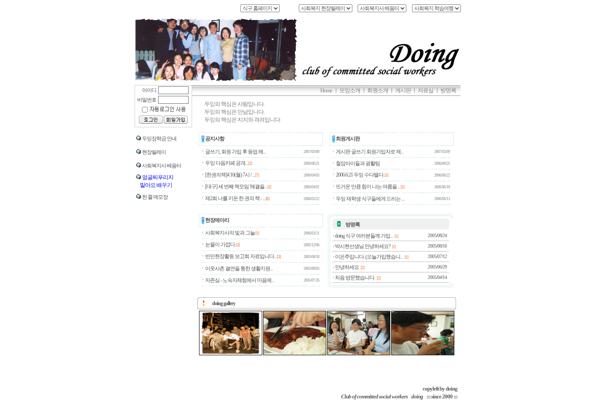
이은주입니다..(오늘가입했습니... (369, 257)
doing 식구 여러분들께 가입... (364, 236)
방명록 (352, 224)
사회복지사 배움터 (161, 166)
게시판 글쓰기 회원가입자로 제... (369, 152)
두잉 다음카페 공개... (226, 163)
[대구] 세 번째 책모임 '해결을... (236, 187)
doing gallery (223, 303)
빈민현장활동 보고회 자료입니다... (241, 256)
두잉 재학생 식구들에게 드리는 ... (370, 199)
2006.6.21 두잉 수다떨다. (360, 175)
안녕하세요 (347, 267)
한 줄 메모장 (155, 197)
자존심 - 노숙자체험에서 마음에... (239, 280)
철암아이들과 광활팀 (358, 163)
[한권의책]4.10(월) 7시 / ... (230, 175)
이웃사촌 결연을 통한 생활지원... (239, 268)
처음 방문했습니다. (355, 278)
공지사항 (214, 139)
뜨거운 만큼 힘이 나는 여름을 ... (368, 187)
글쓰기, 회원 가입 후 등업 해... (235, 152)
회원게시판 (348, 139)
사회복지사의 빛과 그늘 (230, 233)
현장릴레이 (154, 152)
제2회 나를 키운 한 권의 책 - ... (235, 198)
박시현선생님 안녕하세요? (362, 246)
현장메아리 (217, 220)
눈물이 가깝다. (220, 244)
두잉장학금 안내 (159, 139)
